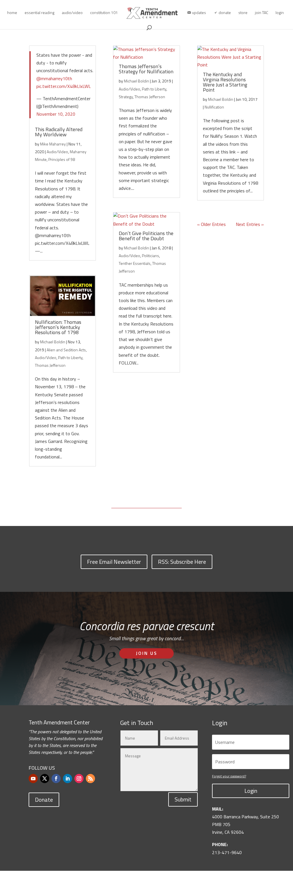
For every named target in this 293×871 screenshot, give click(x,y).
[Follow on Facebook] (56, 778)
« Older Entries (211, 224)
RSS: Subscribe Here (182, 561)
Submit (183, 799)
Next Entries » (250, 224)
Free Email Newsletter (114, 561)
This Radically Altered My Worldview (58, 131)
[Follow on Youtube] (33, 778)
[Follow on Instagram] (79, 778)
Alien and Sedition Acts (66, 350)
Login (250, 790)
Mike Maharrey (53, 144)
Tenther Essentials (135, 263)
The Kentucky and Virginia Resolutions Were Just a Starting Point (225, 82)
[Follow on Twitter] (44, 778)
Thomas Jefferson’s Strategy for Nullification (146, 68)
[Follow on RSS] (90, 778)
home (12, 13)
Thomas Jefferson (50, 365)
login (280, 13)
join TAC (261, 13)
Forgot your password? (229, 776)
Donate (44, 799)
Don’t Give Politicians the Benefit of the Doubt (146, 235)
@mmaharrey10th (54, 78)
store (243, 13)
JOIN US (146, 653)
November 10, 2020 (55, 114)
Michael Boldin (52, 342)
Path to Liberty (70, 357)
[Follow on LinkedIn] (67, 778)
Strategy (126, 97)
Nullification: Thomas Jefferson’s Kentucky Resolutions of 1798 (58, 327)
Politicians (150, 256)
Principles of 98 (61, 159)
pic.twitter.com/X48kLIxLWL (63, 86)
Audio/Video (57, 152)
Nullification (214, 107)
